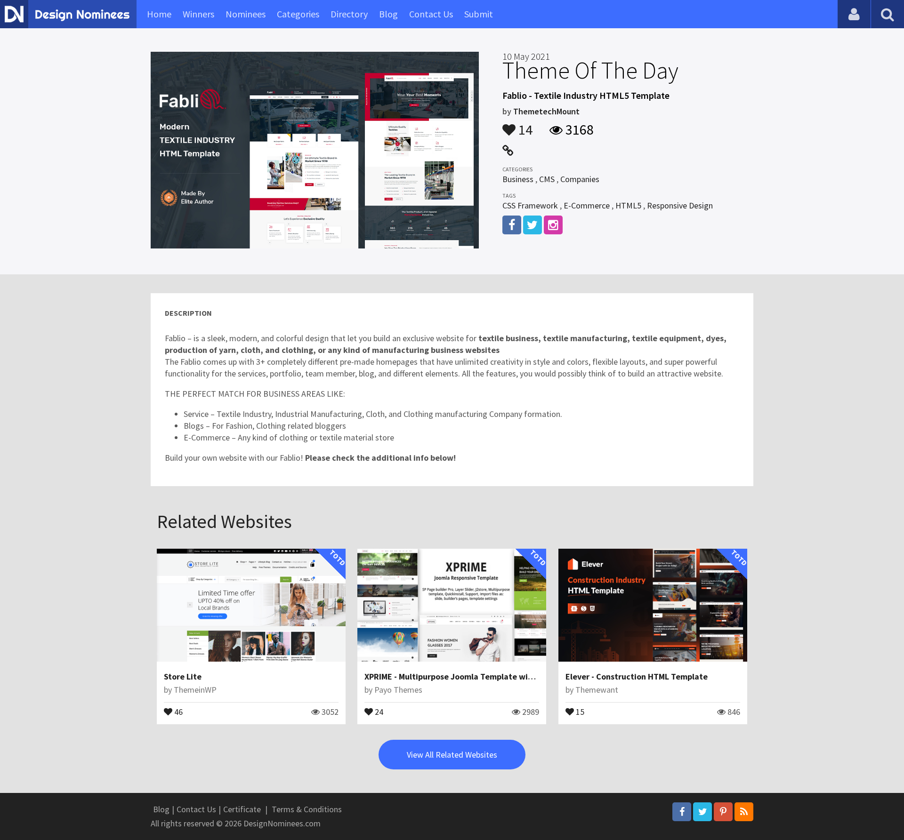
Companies (579, 179)
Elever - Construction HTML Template (636, 676)
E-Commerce (587, 205)
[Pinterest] (723, 811)
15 (579, 711)
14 (524, 125)
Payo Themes (398, 689)
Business (517, 179)
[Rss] (743, 811)
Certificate (242, 809)
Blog (388, 14)
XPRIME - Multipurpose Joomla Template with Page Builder (475, 676)
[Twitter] (702, 811)
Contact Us (431, 14)
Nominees (246, 14)
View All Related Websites (452, 754)
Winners (198, 14)
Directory (349, 14)
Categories (298, 14)
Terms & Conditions (307, 809)
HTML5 (628, 205)
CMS (547, 179)
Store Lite (183, 676)
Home (159, 14)
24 (378, 711)
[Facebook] (681, 811)
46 (177, 711)
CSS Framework (530, 205)
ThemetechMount (546, 111)
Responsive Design (680, 205)
